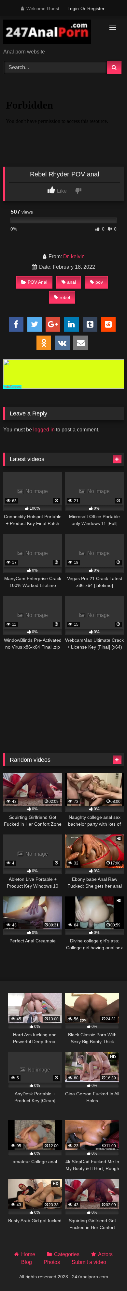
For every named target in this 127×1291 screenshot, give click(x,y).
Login (73, 8)
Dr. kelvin (74, 256)
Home (28, 1254)
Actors (105, 1254)
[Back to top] (107, 1271)
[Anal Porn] (52, 33)
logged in (44, 429)
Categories (66, 1254)
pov (99, 282)
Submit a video (89, 1262)
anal (71, 282)
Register (96, 8)
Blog (26, 1262)
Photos (52, 1262)
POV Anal (37, 282)
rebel (65, 297)
